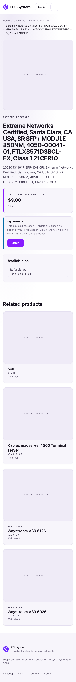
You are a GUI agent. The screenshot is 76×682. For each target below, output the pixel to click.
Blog (20, 673)
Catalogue (19, 20)
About (47, 673)
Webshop (8, 673)
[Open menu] (54, 7)
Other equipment (39, 20)
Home (6, 20)
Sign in (41, 7)
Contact (35, 673)
